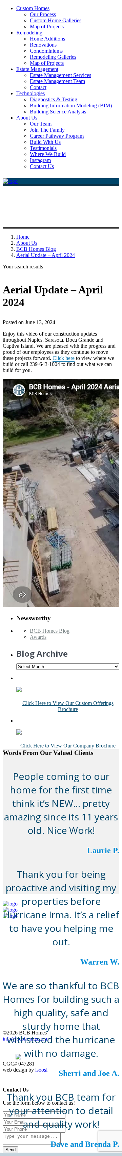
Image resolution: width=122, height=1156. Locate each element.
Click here (64, 358)
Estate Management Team (57, 81)
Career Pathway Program (57, 136)
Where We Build (48, 154)
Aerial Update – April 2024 (45, 255)
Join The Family (47, 130)
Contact (38, 87)
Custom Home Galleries (55, 20)
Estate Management (37, 69)
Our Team (41, 124)
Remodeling (29, 32)
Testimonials (43, 148)
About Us (26, 118)
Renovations (43, 45)
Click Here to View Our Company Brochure (68, 745)
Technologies (30, 93)
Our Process (43, 14)
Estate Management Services (60, 75)
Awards (38, 637)
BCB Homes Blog (36, 249)
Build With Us (45, 142)
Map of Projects (47, 26)
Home (22, 237)
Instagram (40, 160)
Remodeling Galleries (53, 57)
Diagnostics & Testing (53, 99)
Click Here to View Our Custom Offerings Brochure (68, 706)
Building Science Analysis (58, 111)
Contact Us (42, 166)
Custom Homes (32, 8)
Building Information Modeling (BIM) (71, 105)
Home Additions (47, 39)
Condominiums (46, 51)
